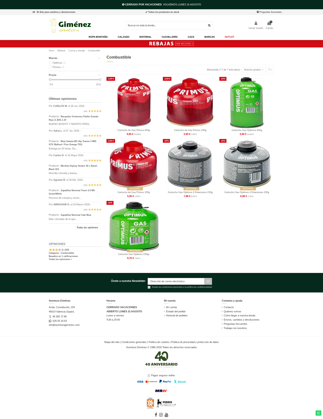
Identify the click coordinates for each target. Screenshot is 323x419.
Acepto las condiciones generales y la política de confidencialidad (182, 287)
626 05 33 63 (59, 320)
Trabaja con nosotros (235, 328)
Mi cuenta (171, 307)
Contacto (229, 307)
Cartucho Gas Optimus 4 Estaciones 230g (190, 192)
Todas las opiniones (87, 227)
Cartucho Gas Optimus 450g (247, 130)
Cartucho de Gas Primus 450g (134, 130)
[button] (98, 37)
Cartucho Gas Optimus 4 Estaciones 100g (246, 192)
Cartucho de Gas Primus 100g (134, 192)
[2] (92, 111)
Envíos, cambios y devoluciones (241, 319)
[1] (89, 111)
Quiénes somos (232, 311)
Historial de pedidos (177, 315)
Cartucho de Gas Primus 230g (190, 130)
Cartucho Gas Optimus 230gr (133, 254)
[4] (97, 111)
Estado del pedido (176, 311)
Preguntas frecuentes (271, 12)
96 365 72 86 (59, 316)
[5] (100, 111)
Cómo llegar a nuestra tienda (239, 315)
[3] (95, 111)
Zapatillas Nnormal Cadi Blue (76, 215)
